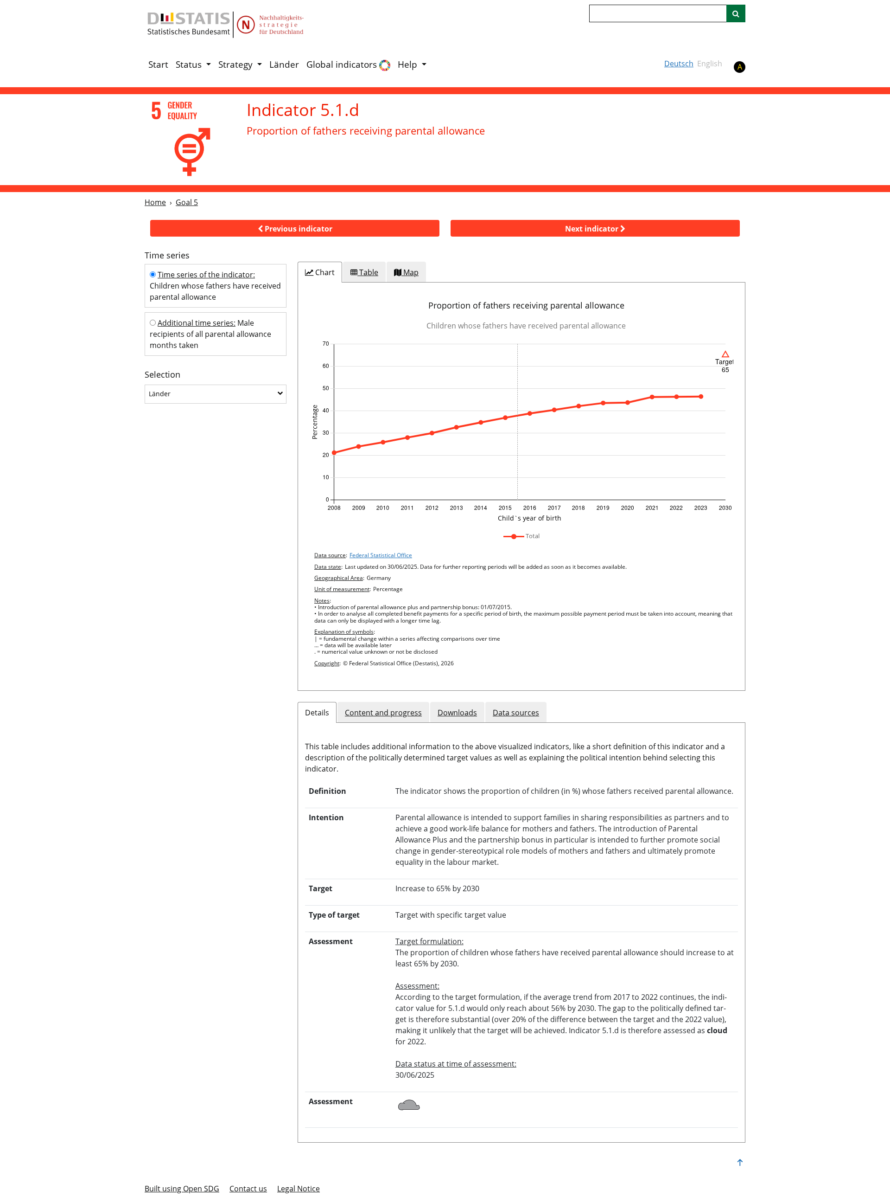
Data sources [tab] (516, 713)
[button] (294, 228)
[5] (189, 139)
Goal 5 (187, 202)
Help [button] (409, 64)
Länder (284, 64)
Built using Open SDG (182, 1189)
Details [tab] (317, 713)
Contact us (248, 1189)
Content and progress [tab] (383, 713)
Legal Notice (298, 1189)
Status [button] (190, 64)
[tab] (320, 272)
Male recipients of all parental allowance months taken (210, 334)
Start (158, 64)
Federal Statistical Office (381, 555)
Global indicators (342, 64)
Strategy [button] (236, 64)
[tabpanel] (521, 486)
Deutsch (678, 63)
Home (155, 202)
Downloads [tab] (457, 713)
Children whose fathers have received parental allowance (215, 286)
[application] (521, 432)
